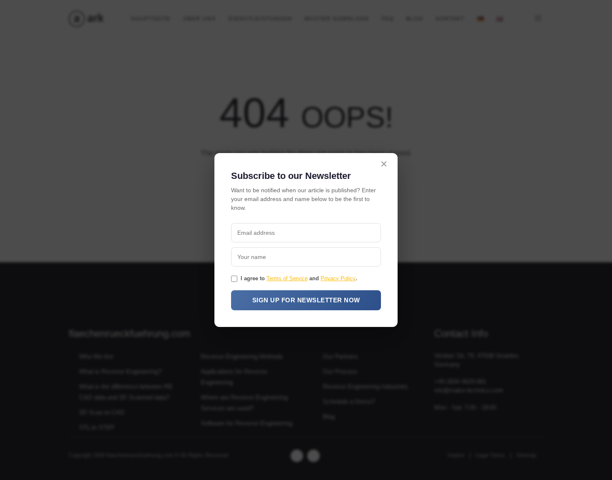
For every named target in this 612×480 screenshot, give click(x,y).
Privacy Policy (338, 278)
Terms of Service (287, 278)
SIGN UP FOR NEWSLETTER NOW (306, 300)
